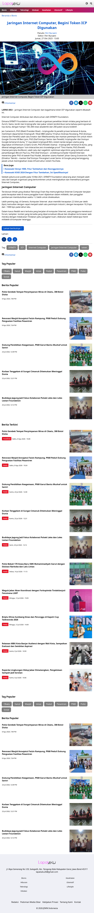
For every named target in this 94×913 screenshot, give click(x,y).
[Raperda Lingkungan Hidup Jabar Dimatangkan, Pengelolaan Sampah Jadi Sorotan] (81, 680)
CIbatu (7, 271)
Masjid (28, 271)
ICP (22, 247)
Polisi (83, 271)
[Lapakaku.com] (11, 3)
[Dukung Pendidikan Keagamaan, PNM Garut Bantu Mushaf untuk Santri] (81, 355)
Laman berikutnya (11, 228)
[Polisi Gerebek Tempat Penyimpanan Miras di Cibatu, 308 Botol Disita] (81, 301)
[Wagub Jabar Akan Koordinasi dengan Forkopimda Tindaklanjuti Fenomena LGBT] (81, 600)
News (5, 465)
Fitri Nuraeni (51, 33)
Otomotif (58, 10)
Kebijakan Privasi (50, 902)
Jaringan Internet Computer (64, 247)
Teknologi (24, 10)
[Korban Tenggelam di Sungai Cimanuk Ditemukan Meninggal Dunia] (81, 381)
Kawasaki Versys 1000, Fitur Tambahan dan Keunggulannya (34, 169)
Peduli (49, 271)
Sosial (6, 276)
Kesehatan (46, 10)
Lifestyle (69, 10)
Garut (17, 271)
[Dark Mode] (86, 3)
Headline (6, 439)
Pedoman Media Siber (30, 902)
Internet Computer (37, 247)
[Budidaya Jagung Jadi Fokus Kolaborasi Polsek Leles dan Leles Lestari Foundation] (81, 408)
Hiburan (13, 10)
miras (38, 271)
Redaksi (15, 902)
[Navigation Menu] (91, 3)
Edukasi (35, 10)
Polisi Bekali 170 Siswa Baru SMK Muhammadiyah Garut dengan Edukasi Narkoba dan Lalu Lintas (33, 565)
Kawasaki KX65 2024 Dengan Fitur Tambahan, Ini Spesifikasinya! (36, 172)
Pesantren (61, 271)
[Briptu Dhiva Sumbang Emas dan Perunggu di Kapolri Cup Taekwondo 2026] (81, 627)
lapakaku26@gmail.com (47, 872)
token (84, 247)
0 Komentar (10, 103)
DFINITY (12, 247)
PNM (73, 271)
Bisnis (4, 10)
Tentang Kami (66, 902)
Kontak (77, 902)
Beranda (6, 15)
